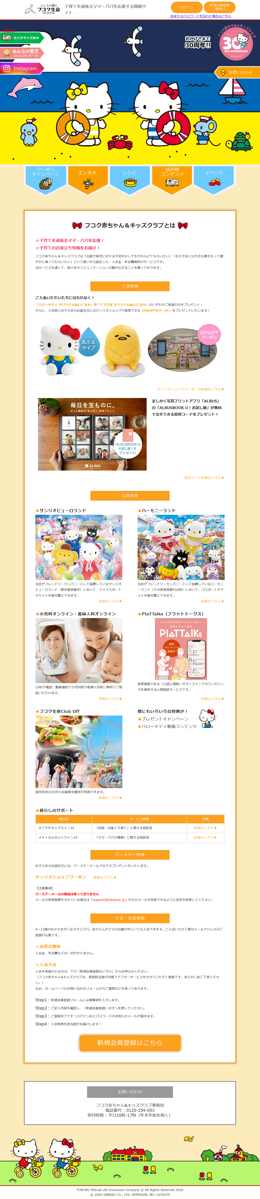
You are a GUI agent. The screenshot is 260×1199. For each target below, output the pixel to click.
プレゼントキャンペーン (165, 719)
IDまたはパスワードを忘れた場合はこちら (200, 16)
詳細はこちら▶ (105, 877)
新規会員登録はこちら (130, 1043)
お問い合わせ (130, 1092)
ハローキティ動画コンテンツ (169, 727)
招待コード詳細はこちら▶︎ (204, 477)
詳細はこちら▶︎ (110, 601)
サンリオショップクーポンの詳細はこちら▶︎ (191, 389)
